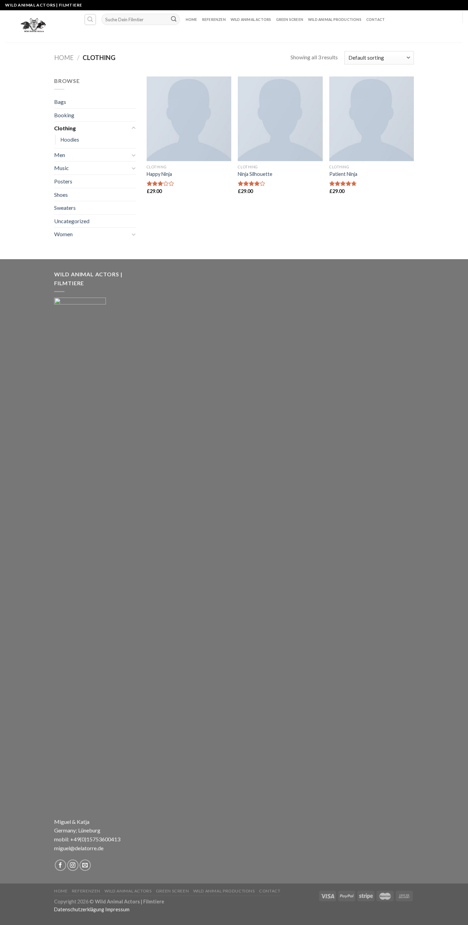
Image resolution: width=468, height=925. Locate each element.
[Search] (90, 19)
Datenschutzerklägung (79, 909)
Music (61, 168)
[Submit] (174, 19)
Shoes (61, 194)
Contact (375, 19)
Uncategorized (71, 221)
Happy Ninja (159, 174)
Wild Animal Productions (334, 19)
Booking (64, 115)
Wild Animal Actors (251, 19)
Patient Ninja (343, 174)
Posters (63, 181)
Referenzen (214, 19)
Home (191, 19)
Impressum (117, 909)
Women (63, 234)
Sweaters (65, 207)
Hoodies (70, 140)
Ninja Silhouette (255, 174)
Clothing (65, 128)
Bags (60, 101)
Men (59, 155)
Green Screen (290, 19)
